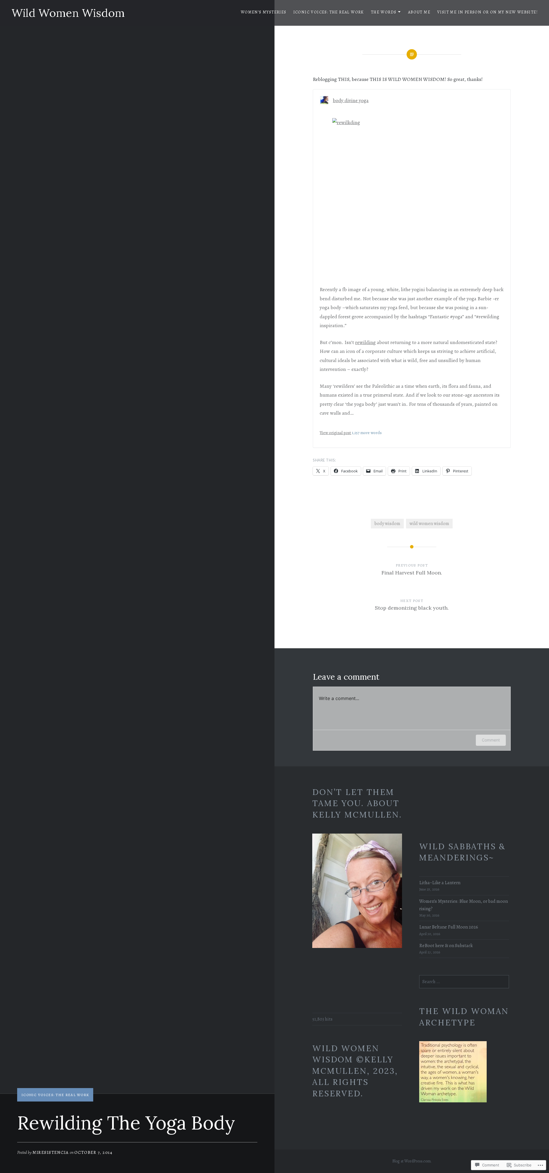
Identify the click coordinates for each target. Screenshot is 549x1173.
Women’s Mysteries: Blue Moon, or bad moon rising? (463, 905)
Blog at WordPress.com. (411, 1161)
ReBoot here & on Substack (446, 946)
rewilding (365, 342)
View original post (335, 433)
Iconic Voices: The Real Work (328, 12)
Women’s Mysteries (264, 12)
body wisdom (387, 523)
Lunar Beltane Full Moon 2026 (448, 927)
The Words (384, 12)
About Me (419, 12)
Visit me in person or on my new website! (487, 12)
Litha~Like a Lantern (439, 883)
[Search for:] (464, 982)
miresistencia (51, 1152)
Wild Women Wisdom (68, 13)
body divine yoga (351, 100)
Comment (491, 739)
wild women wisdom (429, 523)
